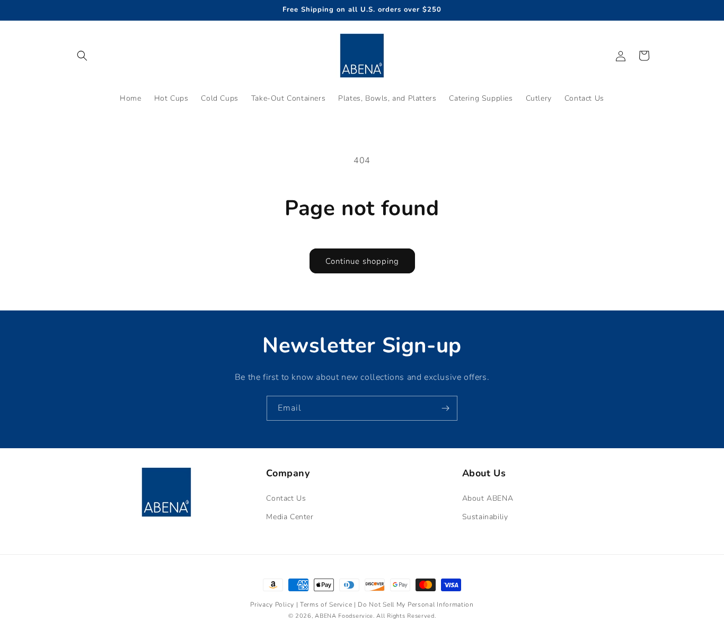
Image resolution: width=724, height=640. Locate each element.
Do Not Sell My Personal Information (416, 604)
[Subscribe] (445, 408)
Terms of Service (327, 604)
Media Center (289, 517)
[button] (82, 55)
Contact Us (286, 498)
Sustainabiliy (485, 517)
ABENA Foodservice (344, 616)
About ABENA (488, 498)
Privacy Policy (273, 604)
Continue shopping (362, 261)
